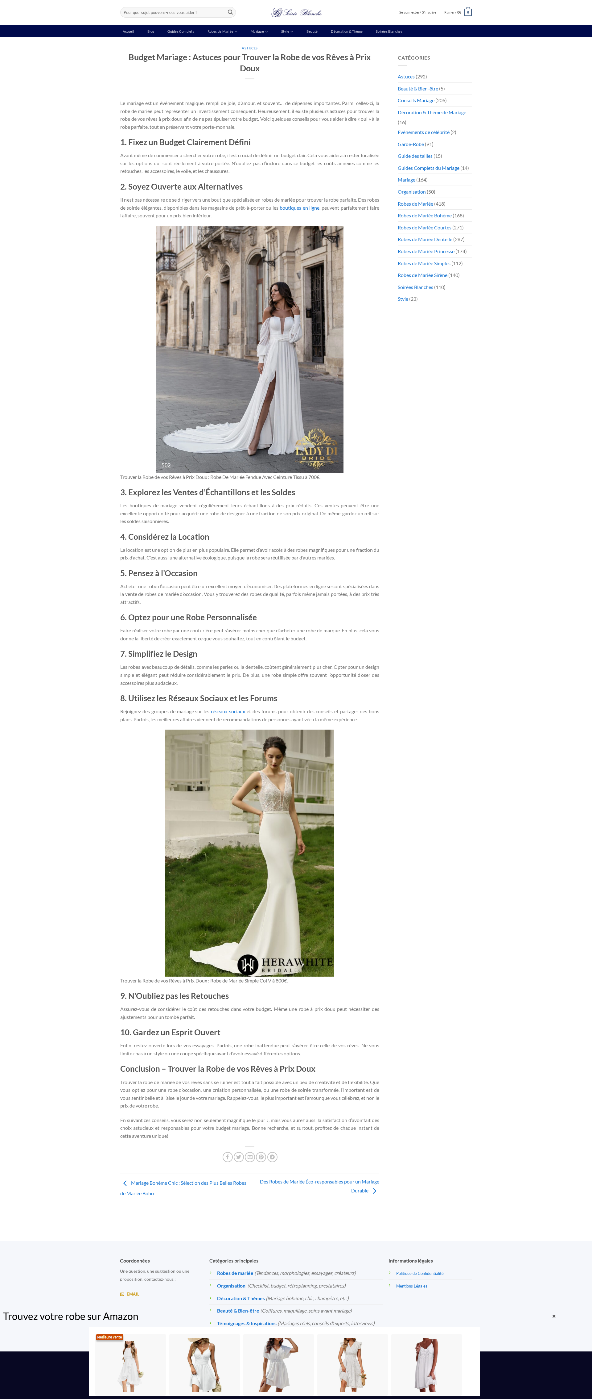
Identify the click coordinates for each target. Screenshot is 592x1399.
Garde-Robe (411, 144)
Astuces (250, 48)
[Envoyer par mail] (250, 1157)
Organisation (412, 192)
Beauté (312, 31)
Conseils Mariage (416, 100)
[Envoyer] (230, 12)
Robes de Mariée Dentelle (425, 239)
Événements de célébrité (424, 132)
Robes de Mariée (220, 31)
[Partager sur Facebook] (228, 1157)
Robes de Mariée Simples (424, 263)
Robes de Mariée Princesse (426, 251)
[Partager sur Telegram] (272, 1157)
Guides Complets (180, 31)
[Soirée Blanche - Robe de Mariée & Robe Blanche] (296, 12)
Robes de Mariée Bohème (425, 215)
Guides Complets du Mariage (428, 168)
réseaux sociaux (228, 711)
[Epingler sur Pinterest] (261, 1157)
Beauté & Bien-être (418, 88)
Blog (150, 31)
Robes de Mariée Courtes (424, 227)
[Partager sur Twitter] (239, 1157)
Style (285, 31)
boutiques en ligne (299, 208)
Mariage (257, 31)
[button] (458, 12)
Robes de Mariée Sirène (422, 275)
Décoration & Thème (347, 31)
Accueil (128, 31)
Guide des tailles (415, 156)
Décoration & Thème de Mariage (432, 112)
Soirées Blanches (389, 31)
